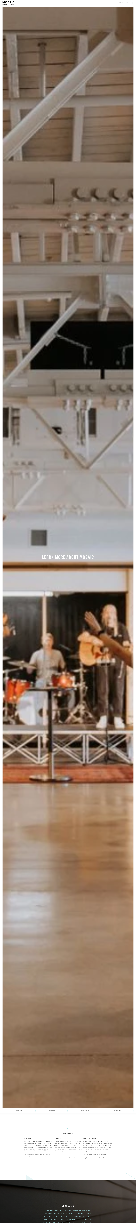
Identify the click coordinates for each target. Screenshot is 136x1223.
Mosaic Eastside (84, 1111)
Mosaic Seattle (19, 1111)
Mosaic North (51, 1111)
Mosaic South (117, 1111)
